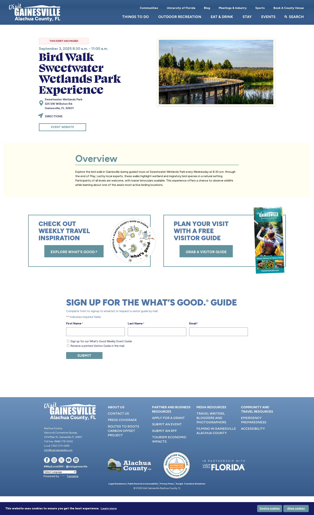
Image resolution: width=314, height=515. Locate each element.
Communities (149, 8)
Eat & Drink (222, 17)
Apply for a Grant (168, 418)
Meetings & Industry (233, 8)
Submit (84, 355)
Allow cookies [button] (296, 508)
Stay (247, 17)
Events (268, 17)
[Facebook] (47, 460)
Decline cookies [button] (270, 508)
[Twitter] (61, 460)
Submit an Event (167, 424)
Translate (72, 476)
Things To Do (135, 17)
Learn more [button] (109, 508)
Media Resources (211, 407)
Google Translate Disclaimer (191, 484)
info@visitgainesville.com (58, 450)
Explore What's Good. (74, 252)
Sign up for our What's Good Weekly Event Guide (101, 341)
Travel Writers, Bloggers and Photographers (211, 418)
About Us (116, 407)
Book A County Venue (288, 8)
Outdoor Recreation (179, 17)
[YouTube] (69, 460)
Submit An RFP (164, 431)
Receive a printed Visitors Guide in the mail (97, 346)
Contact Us (118, 414)
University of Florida (181, 8)
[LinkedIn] (76, 460)
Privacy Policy (167, 484)
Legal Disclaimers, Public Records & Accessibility (133, 484)
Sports (260, 8)
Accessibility (253, 429)
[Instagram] (54, 460)
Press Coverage (122, 420)
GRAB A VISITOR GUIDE (206, 252)
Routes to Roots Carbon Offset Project (123, 430)
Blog (207, 8)
